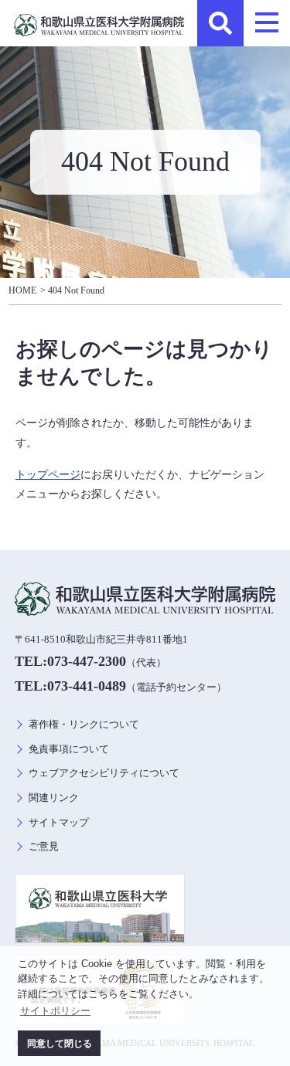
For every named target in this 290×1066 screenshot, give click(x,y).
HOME (22, 291)
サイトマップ (59, 822)
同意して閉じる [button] (59, 1043)
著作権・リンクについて (84, 724)
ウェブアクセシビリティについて (104, 773)
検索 (220, 23)
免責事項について (69, 749)
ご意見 (44, 846)
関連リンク (54, 798)
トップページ (47, 474)
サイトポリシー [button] (55, 1011)
